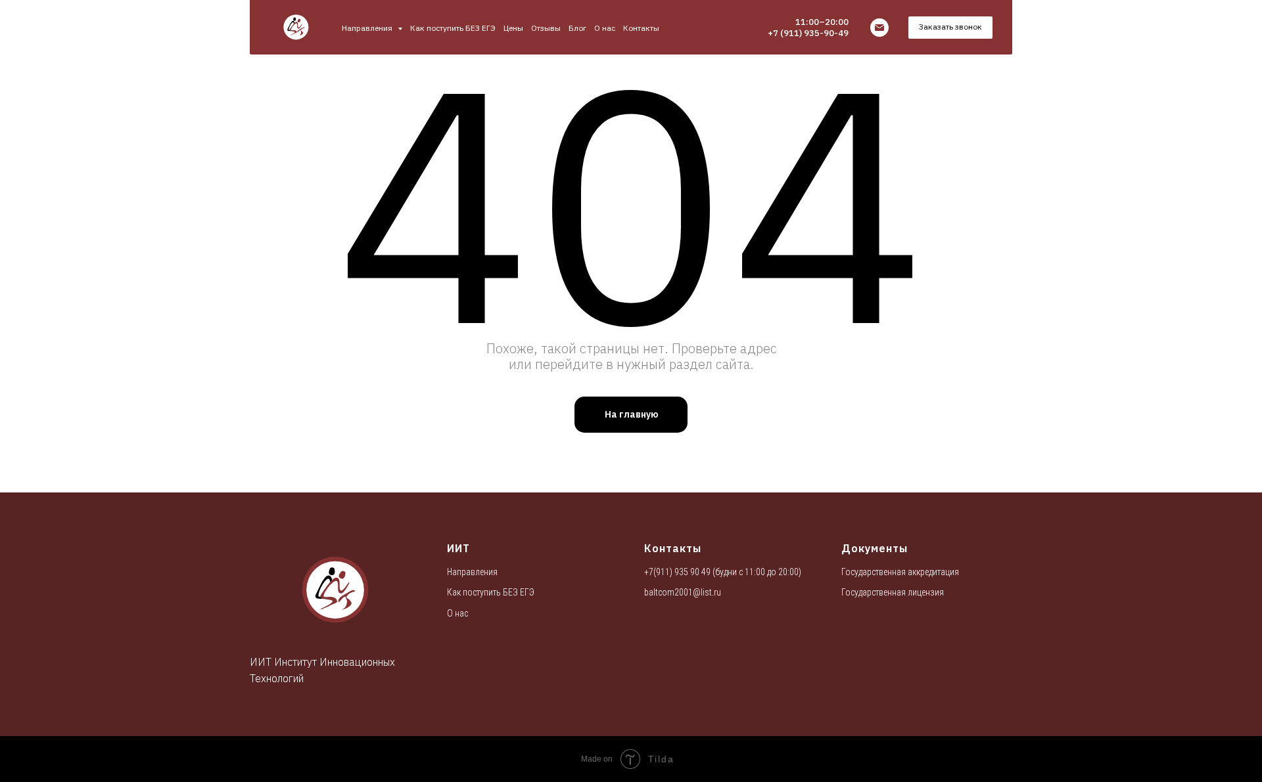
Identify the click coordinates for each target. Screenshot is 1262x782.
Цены (513, 28)
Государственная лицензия (892, 592)
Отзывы (546, 28)
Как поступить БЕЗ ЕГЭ (453, 28)
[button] (950, 27)
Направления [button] (368, 28)
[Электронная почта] (879, 27)
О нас (604, 28)
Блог (577, 28)
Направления (472, 572)
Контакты (641, 28)
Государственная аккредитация (900, 572)
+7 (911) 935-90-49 (808, 33)
